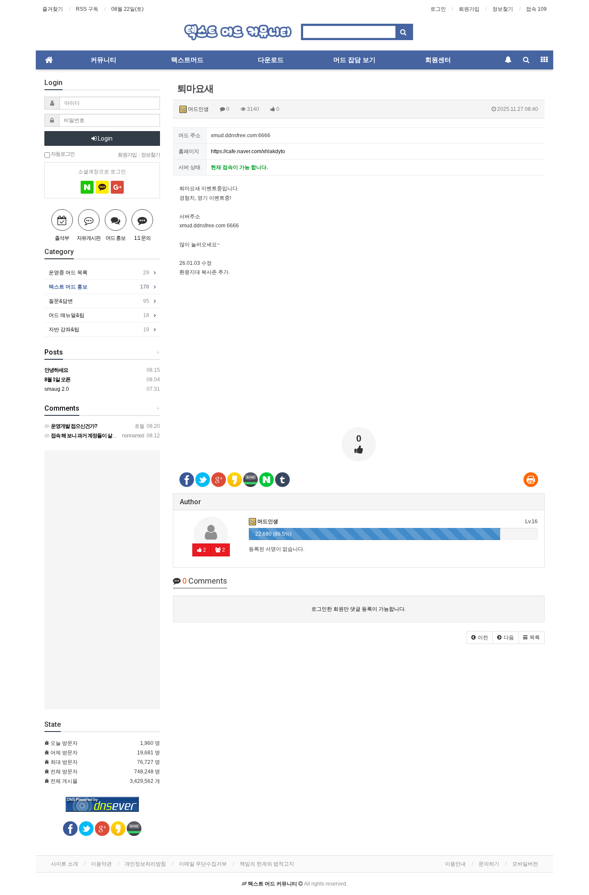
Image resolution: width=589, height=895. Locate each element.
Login (105, 138)
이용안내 (455, 864)
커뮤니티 (103, 60)
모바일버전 (525, 864)
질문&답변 (99, 301)
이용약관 (101, 864)
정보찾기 (502, 9)
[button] (480, 637)
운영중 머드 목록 (99, 273)
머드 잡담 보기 (354, 60)
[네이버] (87, 187)
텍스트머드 (187, 60)
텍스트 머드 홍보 (99, 287)
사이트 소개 (64, 864)
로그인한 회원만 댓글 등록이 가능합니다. (358, 609)
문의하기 (489, 864)
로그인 (438, 9)
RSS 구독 (87, 9)
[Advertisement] (359, 360)
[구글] (117, 187)
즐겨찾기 (52, 9)
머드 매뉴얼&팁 (99, 315)
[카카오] (102, 187)
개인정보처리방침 (145, 864)
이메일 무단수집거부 (203, 864)
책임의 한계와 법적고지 (267, 864)
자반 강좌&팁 (99, 330)
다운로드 (271, 60)
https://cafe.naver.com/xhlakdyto (248, 151)
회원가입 (469, 9)
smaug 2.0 (56, 389)
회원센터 (438, 60)
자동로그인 (62, 154)
